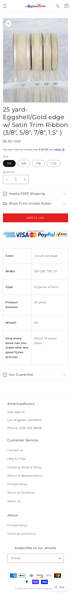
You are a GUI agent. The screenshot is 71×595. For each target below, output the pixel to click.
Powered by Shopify (46, 589)
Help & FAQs (16, 458)
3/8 (9, 163)
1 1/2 (54, 163)
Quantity (9, 172)
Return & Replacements (24, 475)
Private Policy (17, 484)
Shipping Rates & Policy (24, 467)
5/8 (23, 163)
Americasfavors (29, 589)
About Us (14, 501)
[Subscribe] (59, 558)
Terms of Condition (21, 492)
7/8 (38, 163)
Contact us (15, 450)
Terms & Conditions (21, 533)
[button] (5, 6)
